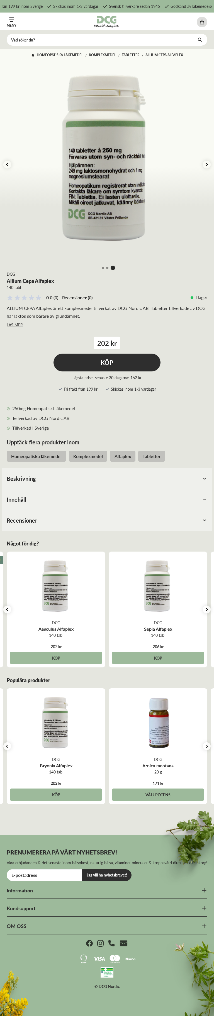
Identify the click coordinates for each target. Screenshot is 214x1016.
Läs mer (15, 324)
